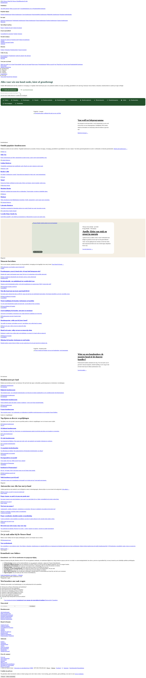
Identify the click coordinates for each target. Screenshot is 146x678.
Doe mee (3, 58)
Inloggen (3, 67)
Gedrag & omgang (17, 27)
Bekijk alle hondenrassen (10, 89)
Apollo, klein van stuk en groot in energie (95, 232)
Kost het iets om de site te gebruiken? (11, 588)
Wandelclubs (12, 55)
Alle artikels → (65, 489)
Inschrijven (32, 606)
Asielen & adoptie (19, 55)
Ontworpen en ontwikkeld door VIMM (23, 668)
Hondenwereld (15, 39)
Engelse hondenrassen (51, 20)
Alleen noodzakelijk (10, 676)
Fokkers (2, 49)
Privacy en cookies (5, 666)
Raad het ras (60, 64)
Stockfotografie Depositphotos (76, 668)
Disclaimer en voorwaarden (7, 665)
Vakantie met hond (5, 651)
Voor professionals (5, 658)
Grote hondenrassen (27, 14)
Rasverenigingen (5, 55)
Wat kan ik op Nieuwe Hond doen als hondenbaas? (14, 587)
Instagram (66, 668)
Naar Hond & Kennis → (58, 264)
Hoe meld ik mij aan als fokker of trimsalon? (12, 589)
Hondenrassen (4, 2)
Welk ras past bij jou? (51, 64)
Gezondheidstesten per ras (26, 8)
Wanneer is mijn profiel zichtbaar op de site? (12, 592)
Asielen (12, 42)
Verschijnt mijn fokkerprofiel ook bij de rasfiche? (13, 596)
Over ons (3, 657)
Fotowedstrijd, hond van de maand (23, 64)
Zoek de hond (66, 64)
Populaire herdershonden (66, 14)
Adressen (3, 43)
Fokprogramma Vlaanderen (7, 635)
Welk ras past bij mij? (15, 8)
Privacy (48, 668)
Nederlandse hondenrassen (18, 20)
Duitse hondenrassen (31, 20)
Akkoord (3, 676)
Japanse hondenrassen (62, 20)
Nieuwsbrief (4, 65)
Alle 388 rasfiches (5, 8)
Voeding (15, 33)
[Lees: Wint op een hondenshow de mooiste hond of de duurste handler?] (54, 362)
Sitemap (53, 668)
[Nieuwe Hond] (2, 600)
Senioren (20, 33)
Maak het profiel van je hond (7, 64)
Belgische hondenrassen (6, 20)
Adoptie (2, 41)
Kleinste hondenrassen (6, 14)
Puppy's (2, 27)
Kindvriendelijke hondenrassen (39, 14)
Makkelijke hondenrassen (53, 14)
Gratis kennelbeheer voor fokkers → (9, 575)
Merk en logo (4, 662)
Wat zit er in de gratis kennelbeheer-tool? (11, 593)
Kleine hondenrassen (17, 14)
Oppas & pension (22, 49)
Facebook (58, 668)
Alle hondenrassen (5, 612)
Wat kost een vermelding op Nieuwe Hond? (12, 591)
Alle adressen (27, 55)
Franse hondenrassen (41, 20)
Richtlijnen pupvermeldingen (8, 664)
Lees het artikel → (82, 370)
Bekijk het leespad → (83, 133)
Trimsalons (7, 49)
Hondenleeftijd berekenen (39, 8)
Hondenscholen (14, 49)
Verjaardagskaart (42, 64)
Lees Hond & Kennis (28, 89)
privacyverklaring (79, 674)
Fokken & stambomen (24, 39)
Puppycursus (35, 64)
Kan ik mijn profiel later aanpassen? (10, 595)
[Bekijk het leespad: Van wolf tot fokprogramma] (54, 126)
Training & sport (9, 27)
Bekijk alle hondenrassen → (120, 148)
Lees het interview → (88, 249)
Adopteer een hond (5, 42)
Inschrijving (8, 67)
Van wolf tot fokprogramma (90, 120)
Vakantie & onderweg (6, 39)
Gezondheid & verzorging (7, 33)
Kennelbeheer (4, 57)
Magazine (3, 22)
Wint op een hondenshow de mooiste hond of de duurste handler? (90, 357)
